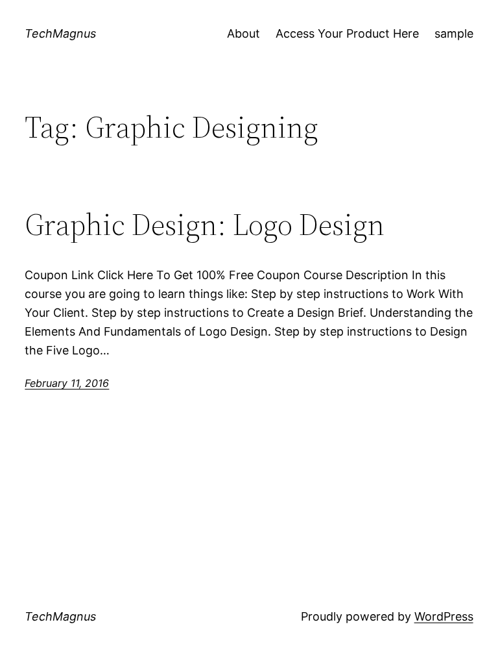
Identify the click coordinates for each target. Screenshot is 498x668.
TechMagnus (60, 33)
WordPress (443, 616)
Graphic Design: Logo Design (205, 224)
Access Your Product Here (347, 33)
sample (453, 33)
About (243, 33)
